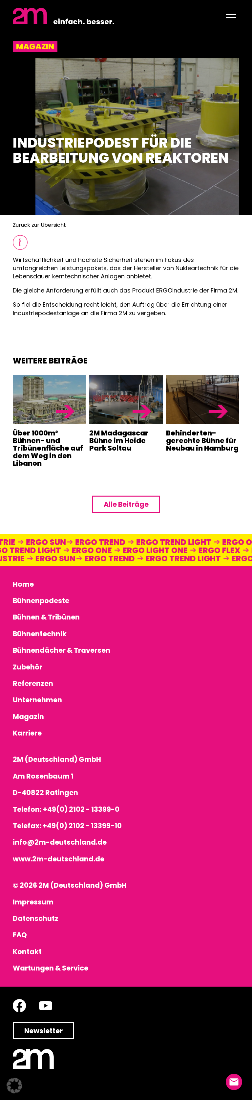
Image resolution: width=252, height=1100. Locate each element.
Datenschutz (35, 918)
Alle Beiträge (126, 504)
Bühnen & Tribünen (46, 617)
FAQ (20, 935)
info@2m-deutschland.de (60, 842)
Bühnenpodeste (41, 600)
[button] (231, 16)
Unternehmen (37, 700)
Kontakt (27, 951)
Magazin (28, 716)
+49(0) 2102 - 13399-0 (81, 809)
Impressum (33, 902)
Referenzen (33, 683)
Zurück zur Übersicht (39, 225)
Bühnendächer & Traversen (61, 650)
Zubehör (27, 667)
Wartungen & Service (50, 968)
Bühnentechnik (40, 634)
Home (23, 584)
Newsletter (43, 1031)
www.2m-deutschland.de (58, 859)
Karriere (27, 733)
